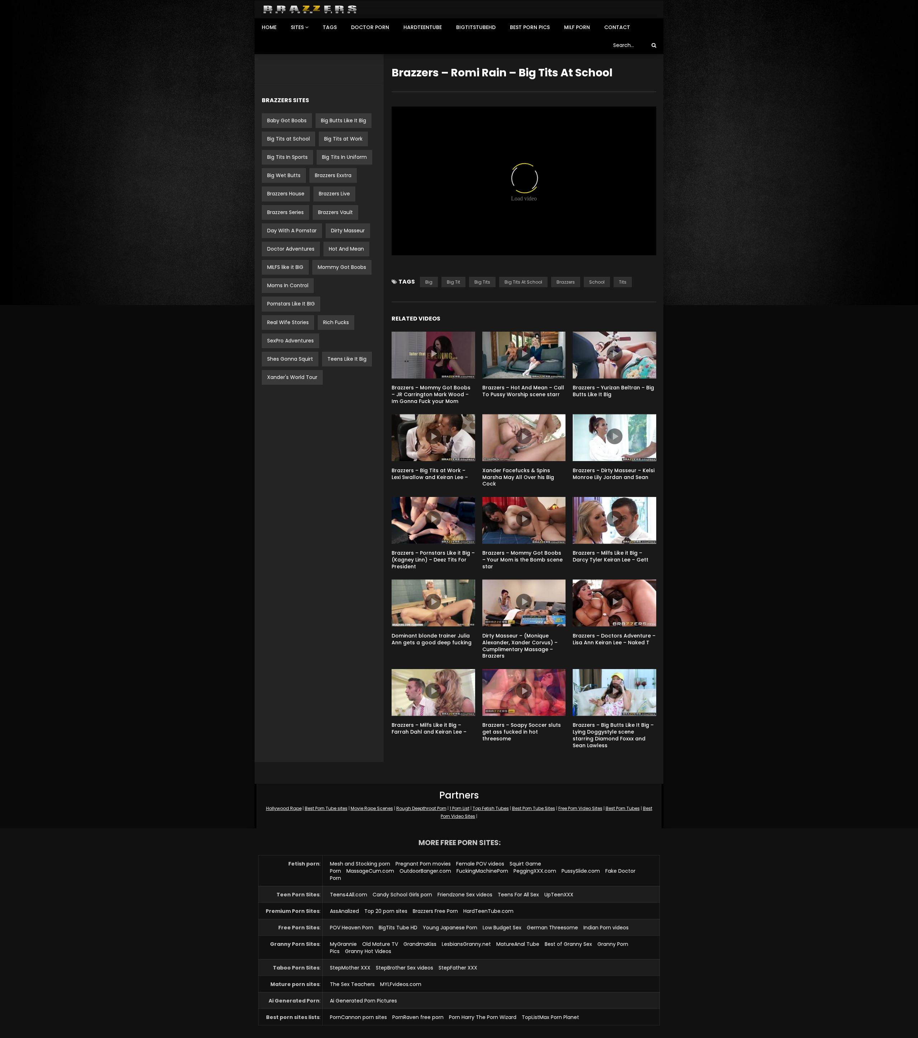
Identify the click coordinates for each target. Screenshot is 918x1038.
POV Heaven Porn (351, 927)
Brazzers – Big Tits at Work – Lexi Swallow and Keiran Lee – (430, 474)
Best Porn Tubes (623, 808)
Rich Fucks (336, 322)
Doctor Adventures (290, 248)
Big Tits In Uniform (344, 157)
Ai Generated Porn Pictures (363, 1000)
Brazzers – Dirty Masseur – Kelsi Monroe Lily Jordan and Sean (613, 474)
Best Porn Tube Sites (533, 808)
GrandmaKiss (419, 944)
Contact (617, 27)
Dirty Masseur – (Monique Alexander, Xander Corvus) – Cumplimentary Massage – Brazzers (520, 646)
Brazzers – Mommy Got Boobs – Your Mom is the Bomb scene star (522, 559)
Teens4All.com (348, 894)
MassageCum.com (370, 871)
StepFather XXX (458, 967)
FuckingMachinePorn (482, 871)
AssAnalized (344, 911)
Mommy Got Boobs (342, 267)
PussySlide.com (581, 871)
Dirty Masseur (348, 230)
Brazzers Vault (335, 212)
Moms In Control (287, 285)
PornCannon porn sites (358, 1017)
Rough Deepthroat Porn (421, 808)
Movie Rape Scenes (372, 808)
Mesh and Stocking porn (360, 863)
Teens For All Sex (518, 894)
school (597, 282)
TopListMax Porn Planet (550, 1017)
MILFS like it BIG (285, 267)
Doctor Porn (370, 27)
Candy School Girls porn (402, 894)
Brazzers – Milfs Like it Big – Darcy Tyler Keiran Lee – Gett (610, 556)
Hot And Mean (346, 248)
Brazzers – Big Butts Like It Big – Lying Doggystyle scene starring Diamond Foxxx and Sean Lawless (613, 735)
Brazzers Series (285, 212)
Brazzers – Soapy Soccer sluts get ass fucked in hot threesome (521, 731)
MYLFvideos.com (400, 984)
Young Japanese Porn (450, 927)
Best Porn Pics (530, 27)
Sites (297, 27)
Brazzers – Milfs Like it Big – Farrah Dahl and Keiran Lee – (429, 728)
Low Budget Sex (502, 927)
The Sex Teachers (352, 984)
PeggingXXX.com (535, 871)
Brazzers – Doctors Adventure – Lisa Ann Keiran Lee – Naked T (614, 639)
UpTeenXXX (558, 894)
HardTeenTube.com (488, 911)
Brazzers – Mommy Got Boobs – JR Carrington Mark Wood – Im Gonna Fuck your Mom (431, 394)
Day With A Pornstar (292, 230)
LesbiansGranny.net (466, 944)
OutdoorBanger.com (425, 871)
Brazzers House (285, 193)
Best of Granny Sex (568, 944)
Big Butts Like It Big (343, 120)
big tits (482, 282)
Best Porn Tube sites (326, 808)
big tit (453, 282)
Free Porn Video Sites (580, 808)
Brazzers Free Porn (435, 911)
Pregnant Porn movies (423, 863)
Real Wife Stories (288, 322)
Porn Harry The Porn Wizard (482, 1017)
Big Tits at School (288, 138)
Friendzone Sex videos (464, 894)
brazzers (566, 282)
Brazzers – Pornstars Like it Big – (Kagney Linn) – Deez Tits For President (433, 559)
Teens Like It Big (346, 358)
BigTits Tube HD (398, 927)
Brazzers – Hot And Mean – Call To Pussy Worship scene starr (523, 391)
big (428, 282)
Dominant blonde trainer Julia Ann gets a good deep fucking (432, 639)
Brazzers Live (334, 193)
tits (622, 282)
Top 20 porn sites (385, 911)
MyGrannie (343, 944)
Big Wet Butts (284, 175)
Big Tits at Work (343, 138)
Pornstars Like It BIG (291, 303)
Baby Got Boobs (287, 120)
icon (433, 353)
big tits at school (523, 282)
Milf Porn (577, 27)
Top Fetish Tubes (491, 808)
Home (269, 27)
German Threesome (552, 927)
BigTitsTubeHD (476, 27)
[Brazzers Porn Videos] (310, 9)
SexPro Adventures (290, 340)
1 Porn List (459, 808)
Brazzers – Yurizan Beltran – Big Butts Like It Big (613, 391)
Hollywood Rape (284, 808)
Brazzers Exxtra (333, 175)
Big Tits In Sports (287, 157)
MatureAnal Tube (517, 944)
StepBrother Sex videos (404, 967)
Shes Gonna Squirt (290, 358)
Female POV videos (480, 863)
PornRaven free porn (418, 1017)
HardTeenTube (422, 27)
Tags (330, 27)
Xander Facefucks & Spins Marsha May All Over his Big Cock (518, 477)
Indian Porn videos (606, 927)
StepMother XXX (350, 967)
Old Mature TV (380, 944)
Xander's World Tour (292, 377)
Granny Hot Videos (368, 951)
